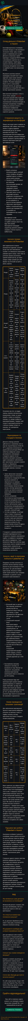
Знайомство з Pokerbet (14, 1009)
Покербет (18, 96)
